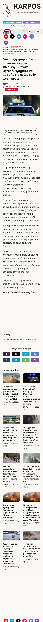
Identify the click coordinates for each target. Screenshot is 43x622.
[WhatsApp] (26, 360)
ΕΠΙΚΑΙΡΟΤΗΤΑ (11, 89)
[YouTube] (6, 36)
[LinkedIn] (16, 360)
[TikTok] (12, 36)
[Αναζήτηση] (24, 31)
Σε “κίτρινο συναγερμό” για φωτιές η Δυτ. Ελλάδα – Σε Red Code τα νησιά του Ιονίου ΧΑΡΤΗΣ (11, 392)
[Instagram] (25, 36)
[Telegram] (19, 36)
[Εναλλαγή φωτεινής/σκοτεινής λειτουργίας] (31, 31)
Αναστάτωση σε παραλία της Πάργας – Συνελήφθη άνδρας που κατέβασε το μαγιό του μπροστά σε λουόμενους (10, 554)
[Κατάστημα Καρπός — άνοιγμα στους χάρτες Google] (21, 9)
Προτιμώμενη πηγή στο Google (22, 25)
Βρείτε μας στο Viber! (32, 22)
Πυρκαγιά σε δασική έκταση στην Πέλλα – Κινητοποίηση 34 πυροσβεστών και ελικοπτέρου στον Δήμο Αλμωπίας (31, 512)
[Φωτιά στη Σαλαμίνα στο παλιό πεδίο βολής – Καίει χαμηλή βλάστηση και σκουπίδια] (31, 535)
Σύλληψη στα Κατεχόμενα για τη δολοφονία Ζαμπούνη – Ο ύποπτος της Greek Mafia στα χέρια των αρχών (31, 435)
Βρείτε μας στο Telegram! (13, 22)
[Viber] (6, 43)
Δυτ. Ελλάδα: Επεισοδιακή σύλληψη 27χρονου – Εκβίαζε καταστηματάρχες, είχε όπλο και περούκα (31, 395)
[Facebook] (31, 36)
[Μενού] (38, 31)
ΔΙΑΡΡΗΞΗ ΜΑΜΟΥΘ (13, 340)
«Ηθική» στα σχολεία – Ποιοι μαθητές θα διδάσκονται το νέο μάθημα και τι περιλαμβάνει (11, 433)
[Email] (6, 354)
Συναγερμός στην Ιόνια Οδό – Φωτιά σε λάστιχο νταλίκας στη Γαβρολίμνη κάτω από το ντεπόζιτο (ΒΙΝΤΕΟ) (31, 473)
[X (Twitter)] (16, 354)
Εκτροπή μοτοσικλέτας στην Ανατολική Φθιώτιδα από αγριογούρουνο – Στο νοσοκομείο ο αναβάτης (11, 473)
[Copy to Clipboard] (6, 360)
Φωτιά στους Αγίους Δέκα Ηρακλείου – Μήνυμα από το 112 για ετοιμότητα (10, 511)
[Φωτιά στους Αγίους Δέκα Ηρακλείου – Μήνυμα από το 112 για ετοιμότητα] (11, 497)
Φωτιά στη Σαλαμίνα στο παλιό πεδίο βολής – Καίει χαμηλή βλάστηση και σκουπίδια (31, 550)
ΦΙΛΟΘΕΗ (31, 340)
